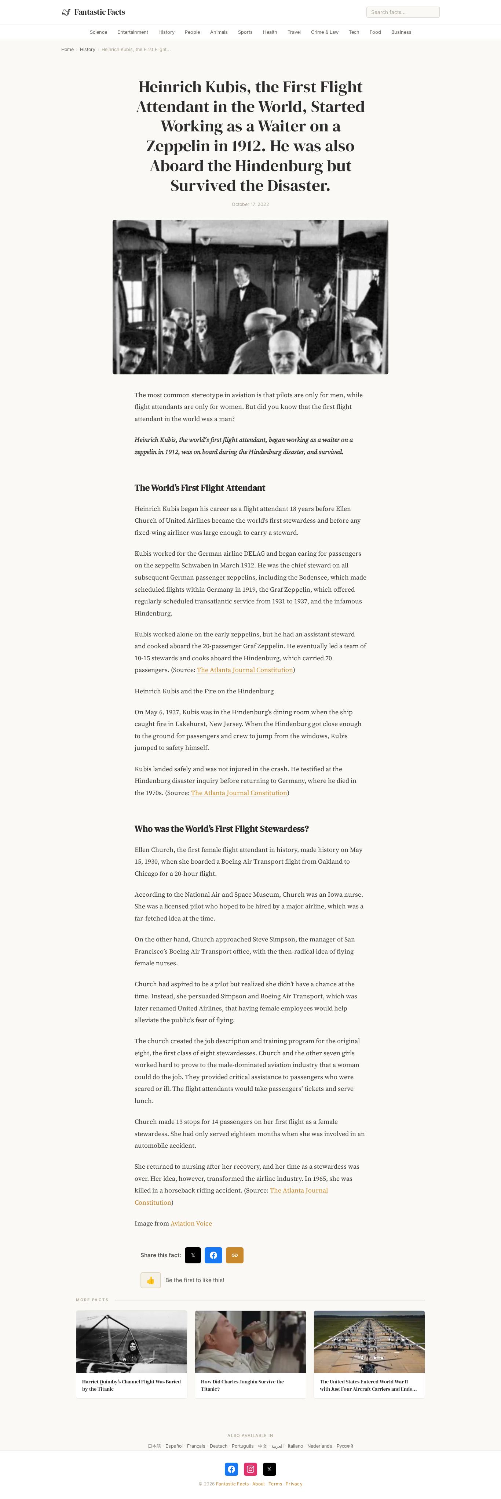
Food (375, 32)
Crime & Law (325, 32)
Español (174, 1446)
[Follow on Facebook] (231, 1469)
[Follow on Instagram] (250, 1469)
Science (98, 32)
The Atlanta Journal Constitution (245, 669)
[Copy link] (235, 1255)
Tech (354, 32)
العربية (277, 1446)
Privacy (294, 1484)
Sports (245, 32)
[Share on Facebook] (213, 1255)
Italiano (295, 1446)
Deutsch (218, 1446)
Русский (345, 1446)
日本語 (154, 1446)
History (166, 32)
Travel (294, 32)
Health (270, 32)
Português (243, 1446)
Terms (275, 1484)
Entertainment (132, 32)
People (192, 32)
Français (196, 1446)
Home (67, 49)
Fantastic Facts (232, 1484)
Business (401, 32)
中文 (262, 1446)
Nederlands (319, 1446)
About (258, 1484)
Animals (219, 32)
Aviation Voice (191, 1223)
